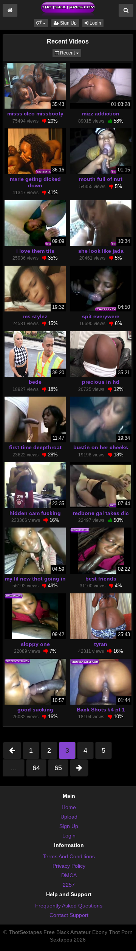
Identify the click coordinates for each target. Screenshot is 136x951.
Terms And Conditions (69, 856)
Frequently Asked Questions (68, 906)
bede (35, 382)
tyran (100, 644)
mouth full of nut (100, 179)
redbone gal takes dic (101, 513)
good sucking (35, 710)
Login (94, 23)
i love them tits (35, 251)
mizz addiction (100, 114)
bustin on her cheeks (100, 447)
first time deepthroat (35, 447)
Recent (70, 53)
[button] (41, 23)
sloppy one (35, 644)
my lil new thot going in (35, 579)
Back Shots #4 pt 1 (101, 710)
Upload (68, 817)
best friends (100, 579)
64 (36, 768)
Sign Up (68, 23)
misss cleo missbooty (35, 114)
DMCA (69, 875)
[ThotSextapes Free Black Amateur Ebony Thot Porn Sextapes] (68, 9)
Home (69, 807)
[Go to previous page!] (12, 750)
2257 (69, 885)
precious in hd (100, 382)
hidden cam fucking (35, 513)
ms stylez (35, 316)
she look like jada (101, 251)
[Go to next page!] (79, 768)
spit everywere (100, 316)
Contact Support (68, 915)
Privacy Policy (69, 866)
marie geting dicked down (35, 182)
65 (58, 768)
